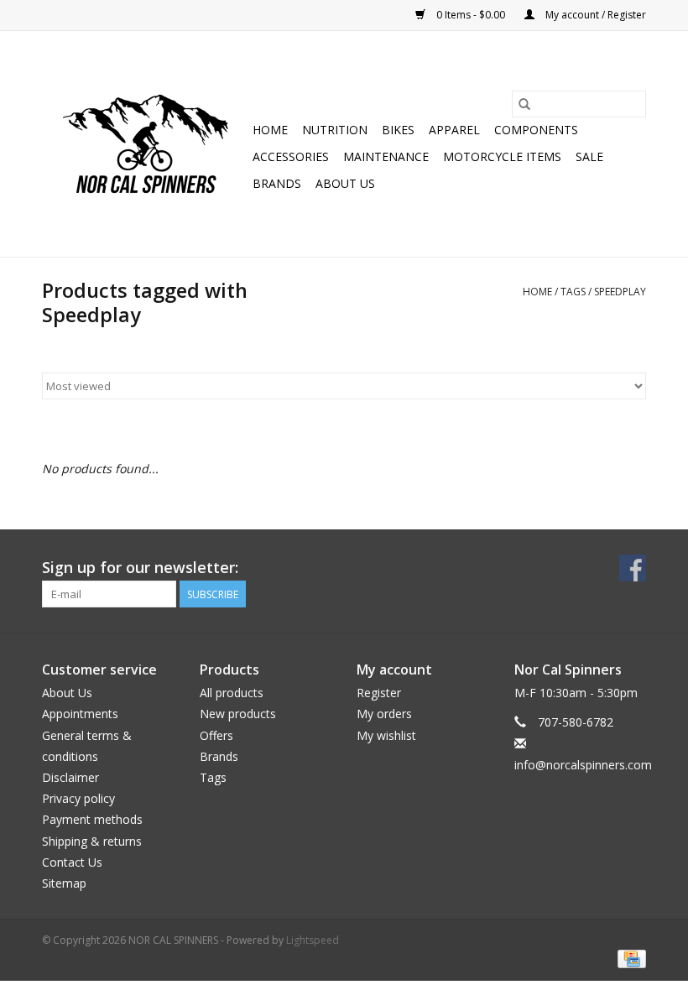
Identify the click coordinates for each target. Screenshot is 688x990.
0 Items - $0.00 (471, 15)
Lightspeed (312, 940)
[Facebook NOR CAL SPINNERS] (632, 568)
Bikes (398, 130)
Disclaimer (70, 777)
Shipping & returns (92, 841)
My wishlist (386, 735)
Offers (216, 735)
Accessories (291, 156)
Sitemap (64, 883)
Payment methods (92, 819)
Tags (573, 291)
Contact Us (72, 862)
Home (270, 130)
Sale (589, 156)
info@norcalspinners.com (583, 765)
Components (536, 130)
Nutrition (334, 130)
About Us (345, 183)
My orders (384, 714)
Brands (277, 183)
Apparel (454, 130)
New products (238, 714)
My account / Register (594, 15)
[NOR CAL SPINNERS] (145, 144)
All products (231, 693)
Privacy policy (78, 798)
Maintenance (386, 156)
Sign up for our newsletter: (140, 567)
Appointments (80, 714)
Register (379, 693)
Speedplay (620, 291)
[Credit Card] (629, 958)
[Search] (524, 104)
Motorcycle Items (502, 156)
